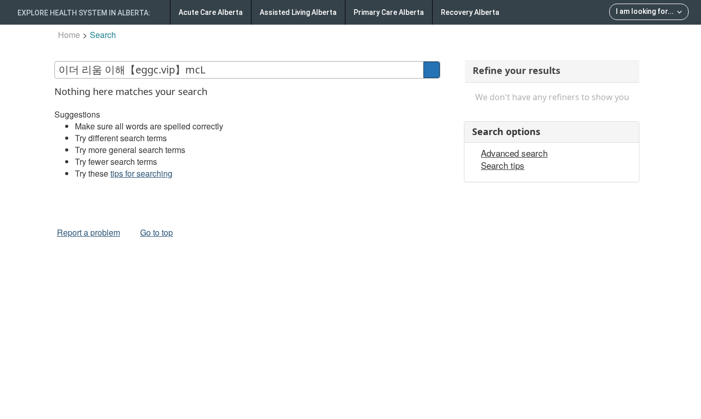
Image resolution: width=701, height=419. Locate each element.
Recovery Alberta (470, 12)
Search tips (502, 165)
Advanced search (514, 153)
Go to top (156, 232)
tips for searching (141, 173)
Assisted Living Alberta (298, 12)
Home (69, 35)
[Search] (431, 70)
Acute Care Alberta (211, 12)
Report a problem (88, 232)
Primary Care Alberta (389, 12)
